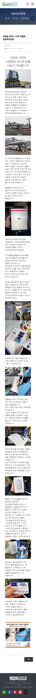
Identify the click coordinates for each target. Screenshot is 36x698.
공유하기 (32, 18)
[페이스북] (9, 692)
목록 (28, 659)
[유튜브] (15, 692)
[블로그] (4, 692)
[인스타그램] (20, 692)
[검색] (27, 4)
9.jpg (8, 45)
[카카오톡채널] (26, 692)
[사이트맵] (32, 4)
